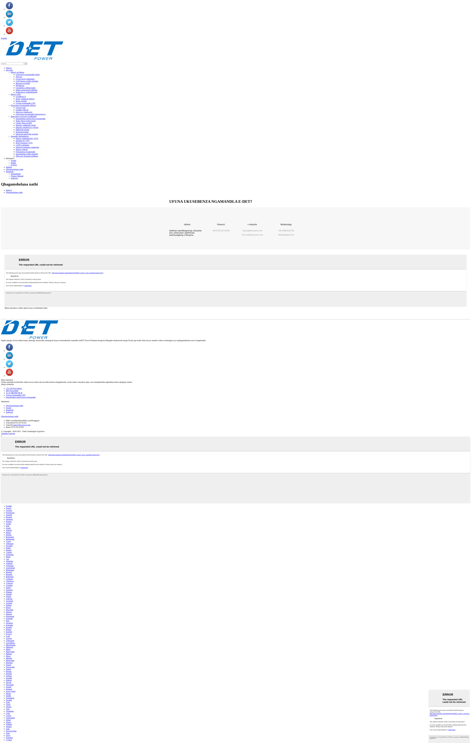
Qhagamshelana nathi (14, 192)
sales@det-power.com (21, 425)
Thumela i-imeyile (8, 434)
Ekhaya (9, 190)
